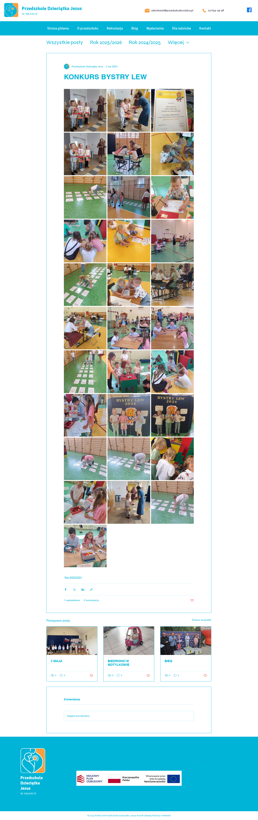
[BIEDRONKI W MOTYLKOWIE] (129, 641)
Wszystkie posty (64, 42)
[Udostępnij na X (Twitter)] (74, 589)
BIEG (168, 661)
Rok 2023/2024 (73, 577)
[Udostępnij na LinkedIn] (82, 589)
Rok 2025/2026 (106, 42)
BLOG (62, 783)
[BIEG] (185, 641)
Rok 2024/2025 (145, 42)
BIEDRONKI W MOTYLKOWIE (118, 663)
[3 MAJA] (72, 641)
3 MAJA (56, 661)
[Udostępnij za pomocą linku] (91, 589)
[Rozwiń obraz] (85, 110)
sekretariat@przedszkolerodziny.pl (172, 10)
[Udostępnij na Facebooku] (65, 589)
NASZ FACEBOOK (135, 761)
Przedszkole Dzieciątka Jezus (52, 8)
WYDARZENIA (68, 791)
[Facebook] (249, 10)
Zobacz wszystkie (201, 619)
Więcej (176, 42)
